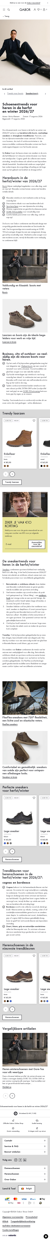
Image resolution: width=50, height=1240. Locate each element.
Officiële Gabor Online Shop (13, 1123)
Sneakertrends (32, 93)
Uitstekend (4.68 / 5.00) (27, 1113)
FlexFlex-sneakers (10, 724)
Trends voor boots (15, 93)
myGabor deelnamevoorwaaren (16, 1226)
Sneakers (5, 570)
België (28, 1189)
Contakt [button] (8, 1141)
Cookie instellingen (10, 1230)
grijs (11, 843)
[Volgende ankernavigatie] (45, 93)
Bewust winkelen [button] (12, 1152)
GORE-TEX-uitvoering (31, 391)
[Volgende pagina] (12, 474)
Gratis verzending (13, 1131)
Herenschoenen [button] (11, 1174)
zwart (41, 466)
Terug (6, 16)
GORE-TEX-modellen (14, 212)
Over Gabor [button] (10, 1180)
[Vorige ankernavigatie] (4, 93)
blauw (5, 843)
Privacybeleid (31, 1217)
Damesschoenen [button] (12, 1168)
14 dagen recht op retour (37, 1131)
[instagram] (15, 1159)
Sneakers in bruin (9, 777)
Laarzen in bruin (9, 342)
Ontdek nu (6, 1087)
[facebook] (20, 1159)
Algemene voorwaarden (12, 1217)
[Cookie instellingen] (46, 1236)
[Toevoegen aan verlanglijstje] (34, 420)
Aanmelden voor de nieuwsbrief (37, 544)
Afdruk (5, 1221)
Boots (4, 186)
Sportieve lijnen (12, 206)
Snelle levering (37, 1123)
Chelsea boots (27, 366)
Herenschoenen (12, 859)
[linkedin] (24, 1159)
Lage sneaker (11, 831)
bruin (5, 466)
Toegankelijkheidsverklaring (23, 1221)
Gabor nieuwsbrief (33, 3)
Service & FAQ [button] (11, 1146)
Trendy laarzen (12, 482)
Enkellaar (9, 454)
